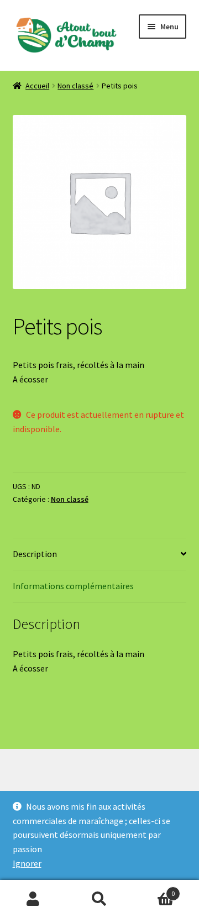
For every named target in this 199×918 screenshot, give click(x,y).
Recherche (99, 899)
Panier (154, 890)
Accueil (37, 86)
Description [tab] (35, 553)
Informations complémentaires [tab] (73, 585)
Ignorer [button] (27, 863)
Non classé (75, 86)
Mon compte (33, 899)
